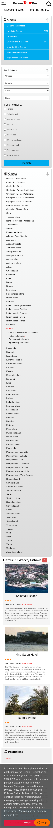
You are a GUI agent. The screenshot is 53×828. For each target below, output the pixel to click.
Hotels (12, 70)
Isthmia (9, 328)
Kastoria (10, 367)
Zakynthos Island (14, 552)
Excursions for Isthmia (19, 339)
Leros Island (12, 410)
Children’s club (13, 145)
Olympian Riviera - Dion (17, 209)
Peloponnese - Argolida (17, 452)
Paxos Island (12, 448)
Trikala (9, 529)
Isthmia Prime (27, 717)
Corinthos (10, 274)
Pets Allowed (12, 114)
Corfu (8, 213)
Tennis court (12, 129)
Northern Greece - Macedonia (20, 221)
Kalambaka (11, 356)
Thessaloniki (12, 224)
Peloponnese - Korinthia (17, 463)
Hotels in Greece (14, 31)
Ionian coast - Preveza (16, 313)
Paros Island (12, 440)
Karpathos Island (14, 363)
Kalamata (10, 352)
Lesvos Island (12, 413)
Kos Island (11, 390)
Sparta (9, 509)
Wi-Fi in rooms (13, 155)
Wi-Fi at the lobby (14, 140)
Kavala (9, 371)
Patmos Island (13, 444)
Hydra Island (12, 297)
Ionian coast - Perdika (16, 309)
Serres (9, 494)
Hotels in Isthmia (16, 336)
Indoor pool (11, 135)
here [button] (15, 815)
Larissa (9, 398)
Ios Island (10, 324)
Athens (9, 228)
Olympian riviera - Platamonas (20, 194)
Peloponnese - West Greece (19, 475)
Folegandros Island (15, 294)
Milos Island (11, 429)
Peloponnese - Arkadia (16, 456)
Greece (11, 19)
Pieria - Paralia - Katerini (17, 205)
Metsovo (10, 425)
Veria (8, 533)
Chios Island (12, 271)
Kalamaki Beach (26, 595)
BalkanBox (25, 3)
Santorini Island (13, 490)
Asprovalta (11, 240)
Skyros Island (12, 506)
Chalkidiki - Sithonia (15, 182)
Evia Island (11, 290)
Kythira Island (12, 394)
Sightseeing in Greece (17, 52)
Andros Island (12, 259)
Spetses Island (13, 513)
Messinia (10, 421)
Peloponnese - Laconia (17, 467)
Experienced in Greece (17, 57)
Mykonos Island (13, 433)
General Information (16, 26)
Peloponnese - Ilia (14, 460)
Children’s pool (13, 150)
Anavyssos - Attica (14, 255)
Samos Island (12, 483)
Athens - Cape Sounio (16, 236)
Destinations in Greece (17, 42)
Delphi (9, 282)
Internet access (13, 119)
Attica (8, 267)
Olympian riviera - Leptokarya (20, 198)
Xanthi (9, 540)
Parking (10, 109)
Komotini (10, 386)
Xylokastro (11, 548)
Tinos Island (12, 525)
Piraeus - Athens (14, 232)
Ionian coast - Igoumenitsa (18, 305)
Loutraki (10, 417)
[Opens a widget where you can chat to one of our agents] (42, 823)
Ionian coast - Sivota (15, 317)
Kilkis (8, 383)
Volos (8, 536)
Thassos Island (13, 217)
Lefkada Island (13, 402)
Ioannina (10, 301)
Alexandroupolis (13, 244)
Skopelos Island (13, 502)
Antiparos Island (13, 263)
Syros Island (12, 521)
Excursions (12, 36)
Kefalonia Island (13, 375)
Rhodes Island (13, 479)
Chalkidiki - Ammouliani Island (20, 190)
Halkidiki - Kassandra (16, 178)
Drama (9, 286)
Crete (8, 278)
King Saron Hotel (26, 654)
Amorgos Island (13, 251)
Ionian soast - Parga (15, 321)
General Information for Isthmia (23, 332)
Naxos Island (12, 436)
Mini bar (10, 124)
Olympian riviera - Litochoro (19, 201)
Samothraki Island (14, 486)
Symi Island (11, 517)
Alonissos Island (13, 247)
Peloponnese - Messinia (17, 471)
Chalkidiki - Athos (14, 186)
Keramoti (10, 379)
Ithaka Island (12, 348)
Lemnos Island (13, 406)
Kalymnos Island (14, 360)
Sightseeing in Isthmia (19, 342)
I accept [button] (26, 822)
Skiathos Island (13, 498)
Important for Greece (16, 47)
